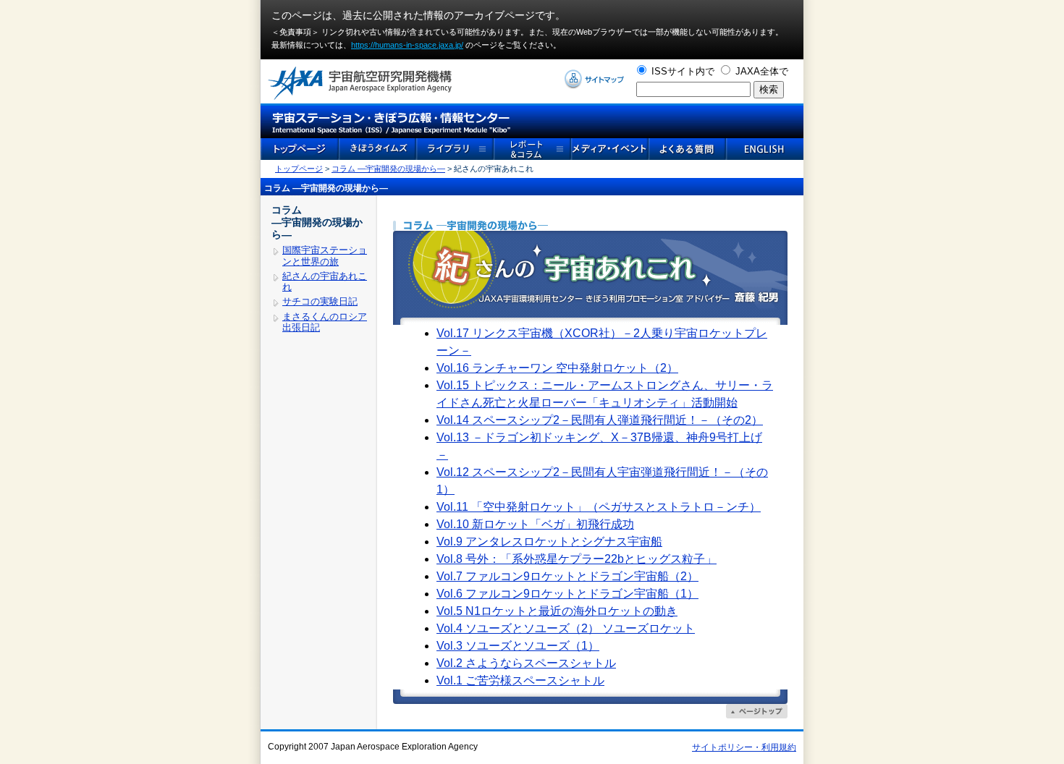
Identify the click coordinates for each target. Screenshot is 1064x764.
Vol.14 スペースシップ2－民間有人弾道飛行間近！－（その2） (599, 420)
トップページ (299, 168)
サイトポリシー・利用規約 (744, 747)
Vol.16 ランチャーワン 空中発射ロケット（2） (557, 368)
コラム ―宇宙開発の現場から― (388, 168)
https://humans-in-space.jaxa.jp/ (407, 45)
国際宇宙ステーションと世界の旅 (324, 255)
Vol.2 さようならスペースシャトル (526, 663)
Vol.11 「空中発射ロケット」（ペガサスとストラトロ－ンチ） (598, 507)
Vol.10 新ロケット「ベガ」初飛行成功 (535, 524)
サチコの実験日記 (320, 301)
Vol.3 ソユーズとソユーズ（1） (517, 646)
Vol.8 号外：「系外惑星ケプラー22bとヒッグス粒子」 (576, 559)
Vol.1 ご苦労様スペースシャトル (520, 680)
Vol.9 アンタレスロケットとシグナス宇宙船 (549, 541)
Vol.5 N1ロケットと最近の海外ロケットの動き (556, 611)
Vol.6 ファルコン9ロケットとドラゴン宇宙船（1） (567, 593)
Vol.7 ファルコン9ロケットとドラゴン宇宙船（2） (567, 576)
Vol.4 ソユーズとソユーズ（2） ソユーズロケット (565, 628)
